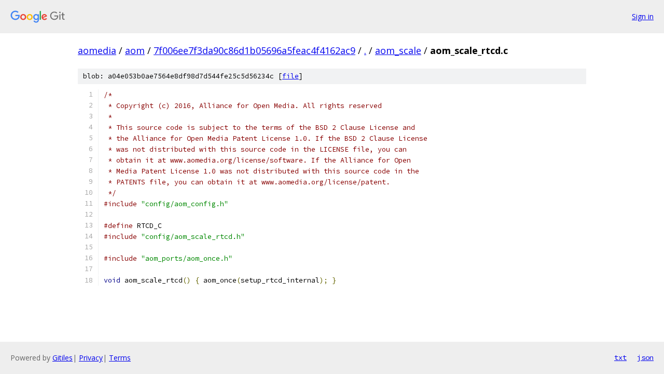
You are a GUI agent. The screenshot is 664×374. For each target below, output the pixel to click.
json (645, 357)
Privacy (91, 358)
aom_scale (398, 50)
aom (135, 50)
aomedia (97, 50)
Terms (120, 358)
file (290, 76)
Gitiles (62, 358)
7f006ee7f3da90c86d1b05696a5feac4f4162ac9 (254, 50)
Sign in (643, 16)
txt (620, 357)
